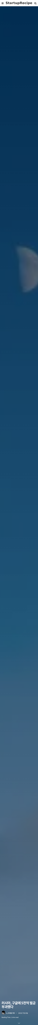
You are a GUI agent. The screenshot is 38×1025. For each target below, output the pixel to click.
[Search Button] (35, 3)
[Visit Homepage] (19, 3)
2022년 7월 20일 (23, 1013)
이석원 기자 (11, 1013)
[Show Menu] (3, 3)
